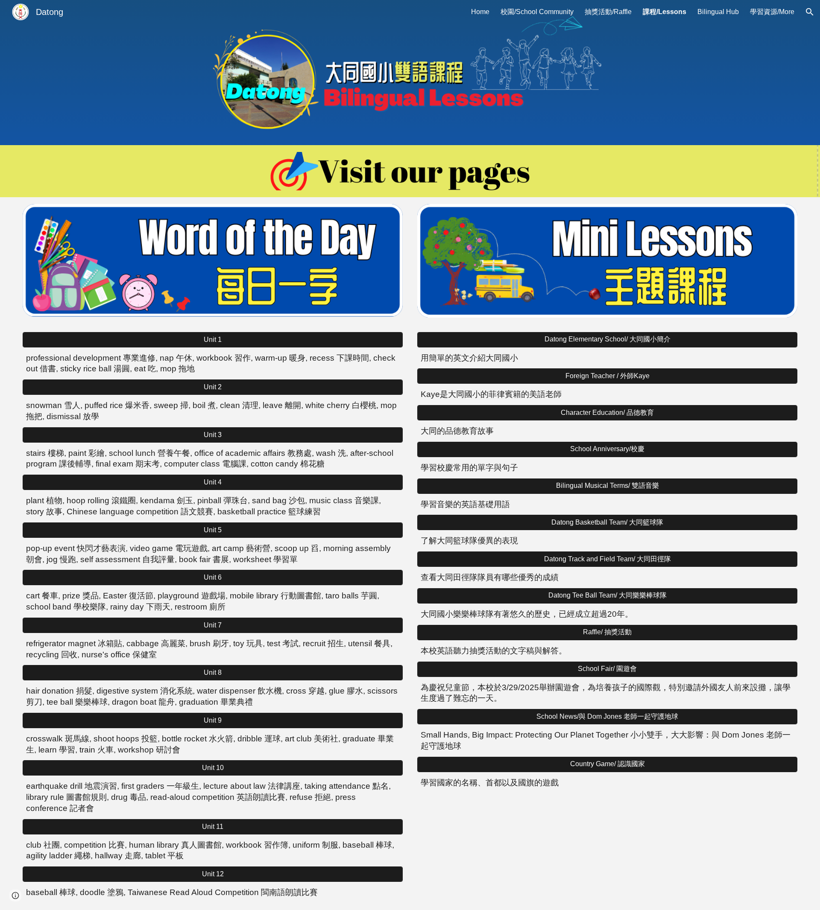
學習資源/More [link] (772, 11)
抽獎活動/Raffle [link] (608, 11)
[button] (810, 12)
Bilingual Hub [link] (718, 11)
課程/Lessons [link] (664, 11)
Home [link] (480, 11)
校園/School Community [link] (537, 11)
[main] (212, 363)
